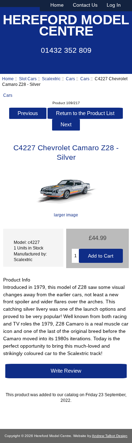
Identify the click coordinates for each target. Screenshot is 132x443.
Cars (70, 78)
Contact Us (85, 5)
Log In (114, 5)
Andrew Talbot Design (109, 436)
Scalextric (51, 78)
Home (57, 5)
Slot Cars (28, 78)
